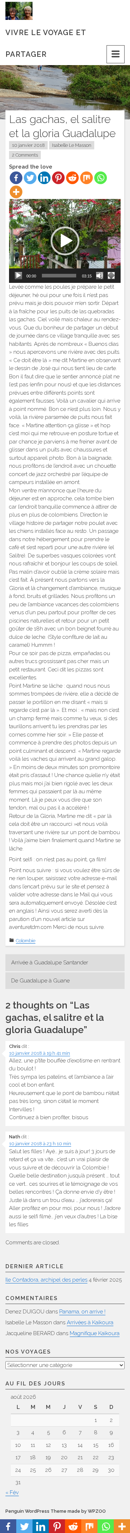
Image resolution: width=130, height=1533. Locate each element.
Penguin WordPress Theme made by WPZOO (55, 1511)
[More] (16, 192)
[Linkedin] (44, 177)
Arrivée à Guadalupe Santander (49, 962)
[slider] (59, 275)
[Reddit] (72, 177)
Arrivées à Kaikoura (90, 1322)
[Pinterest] (58, 177)
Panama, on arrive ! (82, 1311)
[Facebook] (16, 177)
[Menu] (116, 54)
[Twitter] (30, 177)
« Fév (12, 1492)
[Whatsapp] (100, 177)
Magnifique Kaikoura (95, 1333)
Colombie (25, 940)
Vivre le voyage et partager (45, 35)
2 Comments (25, 155)
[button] (65, 240)
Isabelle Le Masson (71, 145)
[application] (65, 241)
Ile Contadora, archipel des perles (46, 1280)
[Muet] (99, 275)
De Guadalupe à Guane (40, 980)
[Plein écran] (111, 275)
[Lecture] (18, 275)
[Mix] (86, 177)
